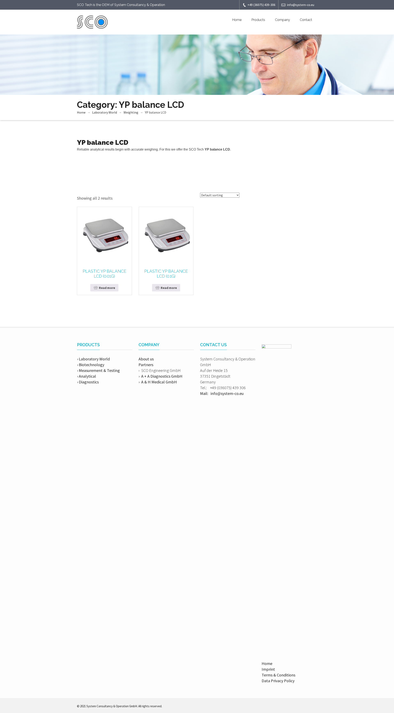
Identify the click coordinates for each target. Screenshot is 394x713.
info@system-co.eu (300, 5)
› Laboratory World (93, 358)
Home (237, 20)
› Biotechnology (90, 364)
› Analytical (86, 376)
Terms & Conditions (278, 674)
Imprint (268, 669)
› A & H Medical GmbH (158, 381)
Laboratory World (104, 112)
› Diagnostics (88, 381)
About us (146, 358)
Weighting (131, 112)
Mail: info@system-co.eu (222, 393)
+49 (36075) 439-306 (261, 5)
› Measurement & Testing (98, 370)
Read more (107, 288)
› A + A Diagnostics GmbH (160, 376)
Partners (146, 364)
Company (282, 20)
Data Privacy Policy (278, 680)
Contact (306, 20)
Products (258, 20)
